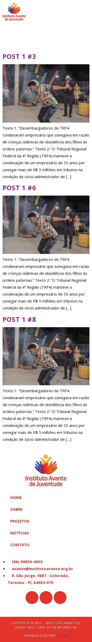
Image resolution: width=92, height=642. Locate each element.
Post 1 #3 (19, 56)
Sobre (16, 509)
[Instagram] (46, 597)
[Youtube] (60, 597)
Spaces (62, 635)
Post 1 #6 (19, 187)
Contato (20, 544)
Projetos (19, 521)
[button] (85, 11)
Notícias (19, 532)
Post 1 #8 (19, 319)
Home (16, 497)
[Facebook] (32, 597)
